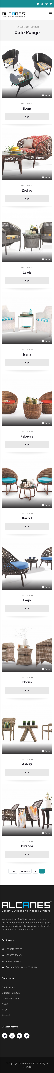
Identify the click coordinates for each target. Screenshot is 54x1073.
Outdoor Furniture (30, 26)
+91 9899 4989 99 (14, 955)
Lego (27, 600)
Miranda (27, 846)
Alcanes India (25, 1063)
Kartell (27, 518)
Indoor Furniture (10, 998)
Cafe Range (27, 104)
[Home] (14, 13)
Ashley (27, 764)
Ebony (27, 108)
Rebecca (27, 436)
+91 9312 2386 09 (14, 949)
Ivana (27, 354)
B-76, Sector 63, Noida (21, 967)
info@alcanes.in (13, 961)
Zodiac (27, 190)
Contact (6, 1014)
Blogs (4, 1009)
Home (18, 26)
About (5, 1003)
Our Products (8, 987)
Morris (27, 682)
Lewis (27, 272)
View (27, 117)
